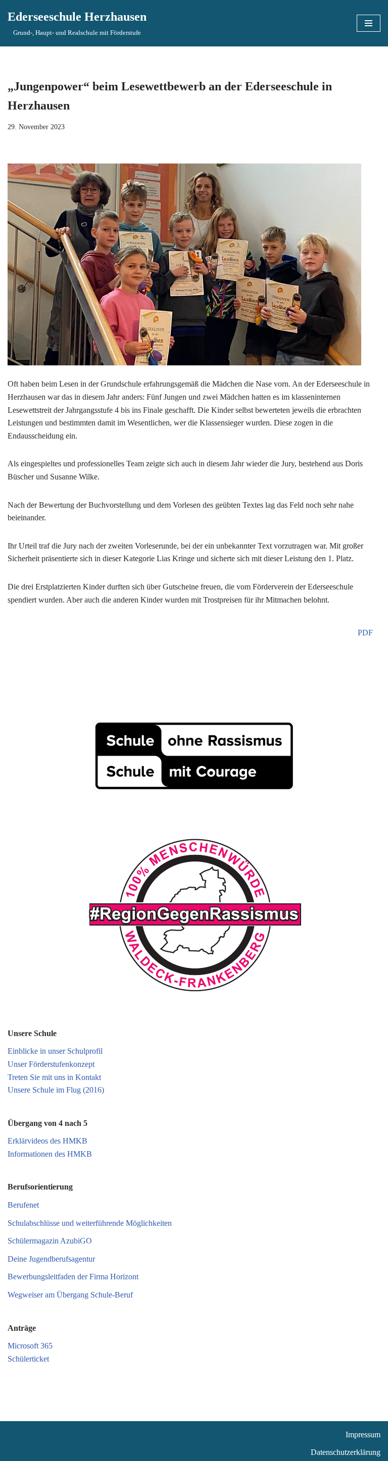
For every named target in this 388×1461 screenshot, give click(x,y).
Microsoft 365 (30, 1345)
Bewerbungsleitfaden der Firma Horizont (73, 1276)
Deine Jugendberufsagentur (51, 1259)
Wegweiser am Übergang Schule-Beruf (70, 1294)
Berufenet (23, 1205)
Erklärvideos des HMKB (47, 1141)
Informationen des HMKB (50, 1154)
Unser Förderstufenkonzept (51, 1064)
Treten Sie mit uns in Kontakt (54, 1077)
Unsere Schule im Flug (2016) (56, 1090)
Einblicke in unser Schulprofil (55, 1051)
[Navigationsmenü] (368, 23)
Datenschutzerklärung (345, 1452)
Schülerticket (28, 1359)
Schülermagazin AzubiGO (50, 1240)
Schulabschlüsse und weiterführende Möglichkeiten (90, 1223)
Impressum (363, 1434)
